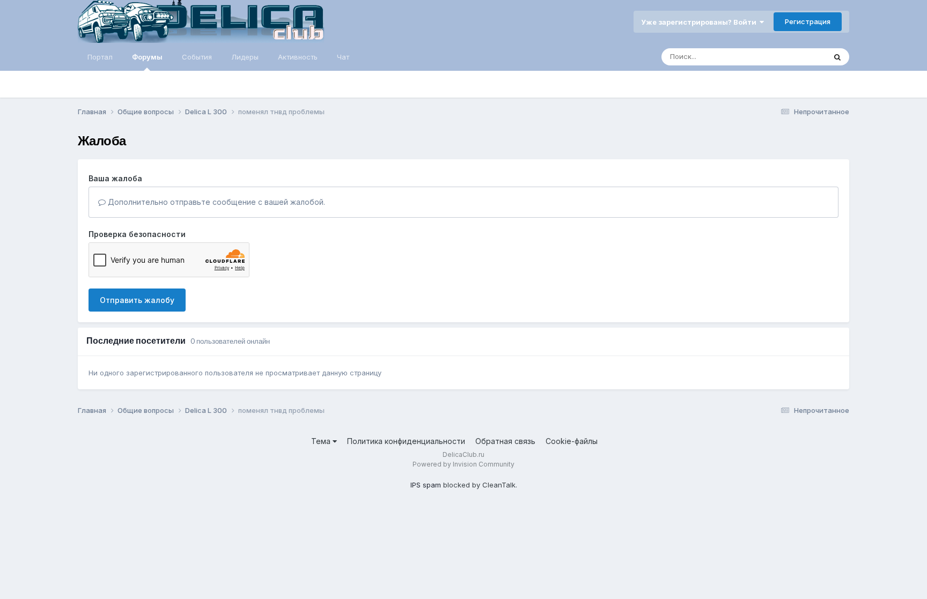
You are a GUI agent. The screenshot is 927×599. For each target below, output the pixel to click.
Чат (343, 57)
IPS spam (425, 484)
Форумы (147, 57)
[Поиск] (837, 56)
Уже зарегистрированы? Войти (700, 22)
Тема (322, 441)
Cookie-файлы (572, 441)
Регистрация (807, 21)
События (197, 57)
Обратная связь (505, 441)
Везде (801, 57)
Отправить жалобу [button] (137, 300)
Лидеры (245, 57)
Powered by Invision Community (463, 464)
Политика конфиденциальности (406, 441)
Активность (298, 57)
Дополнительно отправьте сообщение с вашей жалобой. (215, 201)
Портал (100, 57)
